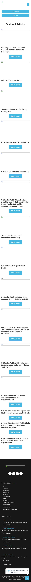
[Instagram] (21, 473)
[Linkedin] (17, 473)
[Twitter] (13, 473)
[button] (28, 4)
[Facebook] (10, 473)
